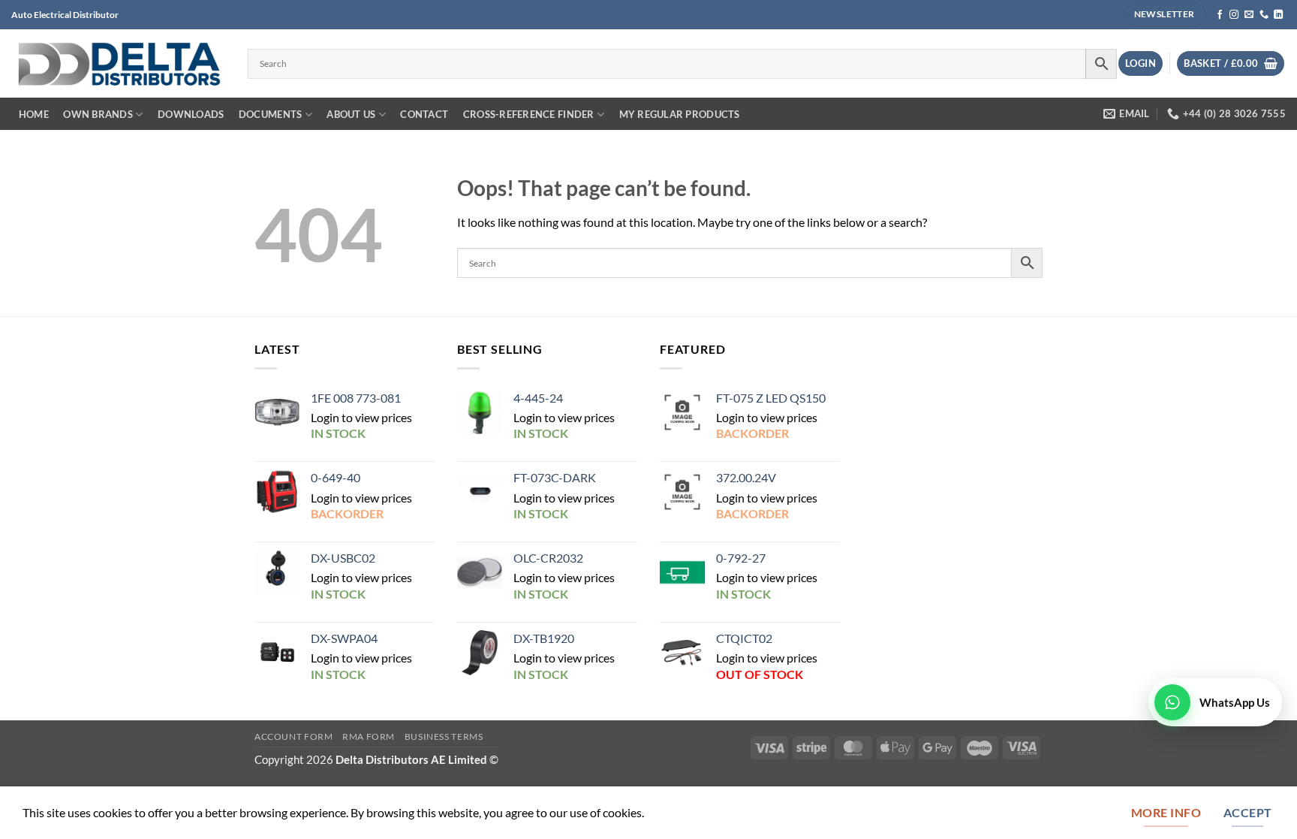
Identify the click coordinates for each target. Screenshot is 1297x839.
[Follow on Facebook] (1219, 15)
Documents (270, 114)
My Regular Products (679, 114)
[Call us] (1263, 15)
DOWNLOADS (191, 114)
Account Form (293, 736)
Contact (424, 114)
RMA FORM (368, 736)
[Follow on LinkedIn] (1278, 15)
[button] (1140, 63)
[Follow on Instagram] (1233, 15)
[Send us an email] (1248, 15)
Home (34, 114)
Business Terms (444, 736)
